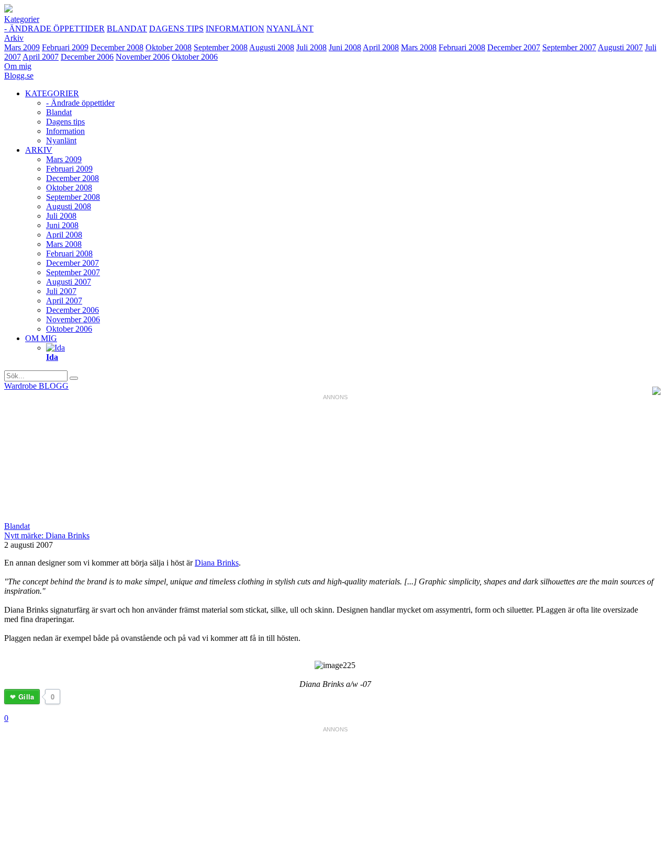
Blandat (127, 28)
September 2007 (569, 47)
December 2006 (87, 56)
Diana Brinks (217, 562)
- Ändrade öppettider (54, 28)
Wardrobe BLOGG (36, 385)
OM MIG (41, 338)
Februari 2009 (65, 47)
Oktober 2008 (169, 47)
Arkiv (14, 37)
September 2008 (221, 47)
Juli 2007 (61, 291)
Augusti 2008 (271, 47)
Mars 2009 (22, 47)
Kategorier (21, 19)
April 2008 (381, 47)
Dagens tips (176, 28)
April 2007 (41, 56)
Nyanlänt (290, 28)
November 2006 (143, 56)
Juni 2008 (345, 47)
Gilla (26, 697)
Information (235, 28)
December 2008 (117, 47)
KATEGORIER (52, 93)
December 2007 (513, 47)
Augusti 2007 (620, 47)
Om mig (17, 66)
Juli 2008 (311, 47)
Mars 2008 (419, 47)
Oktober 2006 (195, 56)
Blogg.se (19, 75)
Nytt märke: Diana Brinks (47, 535)
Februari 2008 (462, 47)
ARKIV (38, 149)
